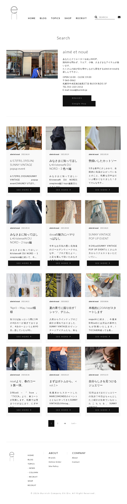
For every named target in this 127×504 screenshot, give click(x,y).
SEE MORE (23, 190)
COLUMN (33, 472)
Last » (73, 423)
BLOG (43, 18)
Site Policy (54, 466)
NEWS (32, 468)
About (75, 458)
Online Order (55, 462)
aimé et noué (15, 154)
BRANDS (77, 98)
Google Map (79, 103)
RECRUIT (81, 18)
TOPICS (55, 18)
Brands (52, 458)
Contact (76, 462)
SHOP (68, 18)
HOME (31, 18)
